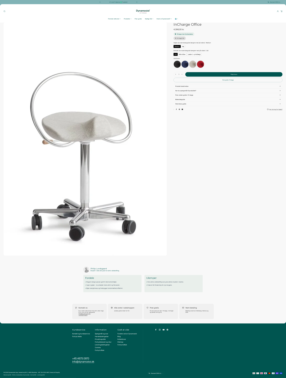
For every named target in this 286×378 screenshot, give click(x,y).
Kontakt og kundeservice (81, 334)
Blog (119, 336)
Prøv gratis (154, 308)
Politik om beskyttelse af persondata (20, 374)
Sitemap (120, 342)
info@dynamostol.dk (84, 314)
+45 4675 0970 (83, 315)
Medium (177, 46)
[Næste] (136, 2)
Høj (183, 46)
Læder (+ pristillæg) (194, 54)
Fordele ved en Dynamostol (127, 334)
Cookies (98, 347)
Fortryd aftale (77, 336)
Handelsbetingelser (102, 336)
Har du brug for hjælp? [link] (275, 109)
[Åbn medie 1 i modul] (85, 139)
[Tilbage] (100, 2)
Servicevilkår (33, 374)
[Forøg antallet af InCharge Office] (182, 74)
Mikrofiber (182, 54)
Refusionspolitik (7, 374)
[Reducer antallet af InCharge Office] (175, 74)
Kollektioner (121, 339)
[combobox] (275, 2)
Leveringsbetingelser (102, 345)
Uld (176, 54)
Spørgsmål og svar (101, 334)
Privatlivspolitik (100, 339)
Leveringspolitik (41, 374)
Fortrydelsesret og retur (103, 342)
